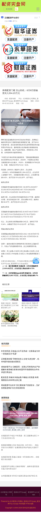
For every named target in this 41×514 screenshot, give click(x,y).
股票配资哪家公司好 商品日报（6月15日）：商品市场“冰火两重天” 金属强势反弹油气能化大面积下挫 (20, 447)
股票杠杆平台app (20, 492)
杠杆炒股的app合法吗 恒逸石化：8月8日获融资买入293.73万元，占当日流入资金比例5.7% (20, 274)
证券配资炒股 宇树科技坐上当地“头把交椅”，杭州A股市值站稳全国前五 (20, 360)
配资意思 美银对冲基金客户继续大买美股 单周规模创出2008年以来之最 (19, 378)
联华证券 (26, 507)
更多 (36, 17)
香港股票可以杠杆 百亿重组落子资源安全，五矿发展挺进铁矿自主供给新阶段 (20, 386)
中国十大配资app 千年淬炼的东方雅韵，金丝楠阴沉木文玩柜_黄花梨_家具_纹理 (20, 429)
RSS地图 (22, 503)
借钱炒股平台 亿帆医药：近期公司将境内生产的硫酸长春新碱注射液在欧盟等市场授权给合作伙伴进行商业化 (20, 369)
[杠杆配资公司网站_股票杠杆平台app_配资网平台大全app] (13, 4)
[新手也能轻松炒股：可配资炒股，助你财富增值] (10, 316)
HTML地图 (29, 503)
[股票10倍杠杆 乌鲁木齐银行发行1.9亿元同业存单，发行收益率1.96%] (30, 295)
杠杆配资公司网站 (6, 493)
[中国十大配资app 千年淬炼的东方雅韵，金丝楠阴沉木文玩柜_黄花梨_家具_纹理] (20, 414)
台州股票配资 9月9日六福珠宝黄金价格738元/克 (19, 476)
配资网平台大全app (33, 493)
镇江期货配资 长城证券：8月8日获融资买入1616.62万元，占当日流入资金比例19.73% (20, 267)
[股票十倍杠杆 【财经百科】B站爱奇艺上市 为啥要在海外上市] (10, 295)
